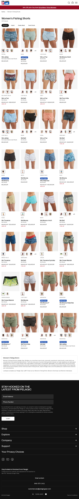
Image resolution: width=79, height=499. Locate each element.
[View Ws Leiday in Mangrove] (11, 50)
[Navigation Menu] (76, 2)
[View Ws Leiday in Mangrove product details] (69, 322)
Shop (4, 428)
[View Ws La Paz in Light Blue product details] (49, 38)
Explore (6, 434)
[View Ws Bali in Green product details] (69, 201)
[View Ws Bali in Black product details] (30, 119)
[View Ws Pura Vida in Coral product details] (69, 79)
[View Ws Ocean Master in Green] (7, 294)
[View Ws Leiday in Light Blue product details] (11, 119)
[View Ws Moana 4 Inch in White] (65, 50)
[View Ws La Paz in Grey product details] (49, 79)
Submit (8, 419)
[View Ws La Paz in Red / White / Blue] (46, 50)
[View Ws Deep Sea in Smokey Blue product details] (49, 159)
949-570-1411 (39, 483)
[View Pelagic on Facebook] (12, 459)
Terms (11, 414)
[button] (73, 3)
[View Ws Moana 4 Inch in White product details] (49, 201)
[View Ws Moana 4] (69, 50)
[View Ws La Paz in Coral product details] (49, 119)
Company (7, 440)
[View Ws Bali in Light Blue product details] (30, 79)
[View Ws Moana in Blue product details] (69, 159)
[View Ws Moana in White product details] (30, 159)
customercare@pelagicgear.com (39, 489)
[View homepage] (5, 3)
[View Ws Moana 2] (49, 281)
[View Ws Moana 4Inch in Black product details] (69, 38)
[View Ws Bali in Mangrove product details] (49, 322)
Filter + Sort (39, 494)
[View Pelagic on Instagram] (3, 459)
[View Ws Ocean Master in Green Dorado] (61, 254)
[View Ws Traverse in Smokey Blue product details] (11, 241)
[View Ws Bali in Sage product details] (30, 38)
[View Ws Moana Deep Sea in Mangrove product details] (69, 281)
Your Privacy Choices (13, 452)
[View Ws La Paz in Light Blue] (11, 92)
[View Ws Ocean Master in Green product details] (69, 241)
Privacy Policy (5, 414)
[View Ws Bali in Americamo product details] (30, 241)
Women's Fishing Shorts (11, 358)
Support (6, 446)
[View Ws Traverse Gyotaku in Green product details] (49, 241)
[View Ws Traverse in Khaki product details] (11, 201)
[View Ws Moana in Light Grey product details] (30, 281)
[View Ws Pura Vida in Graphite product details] (30, 322)
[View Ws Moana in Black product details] (11, 159)
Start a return (39, 478)
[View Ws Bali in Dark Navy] (31, 50)
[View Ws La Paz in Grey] (42, 50)
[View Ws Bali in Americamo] (22, 50)
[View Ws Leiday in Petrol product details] (11, 38)
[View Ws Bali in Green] (27, 50)
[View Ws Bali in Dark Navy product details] (69, 119)
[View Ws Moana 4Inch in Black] (42, 214)
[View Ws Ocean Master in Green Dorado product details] (11, 281)
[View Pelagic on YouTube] (7, 459)
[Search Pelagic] (69, 3)
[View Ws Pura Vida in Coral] (22, 335)
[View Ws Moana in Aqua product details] (30, 201)
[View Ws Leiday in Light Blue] (7, 50)
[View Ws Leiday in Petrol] (3, 131)
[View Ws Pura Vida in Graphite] (65, 92)
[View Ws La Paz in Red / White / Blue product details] (11, 79)
